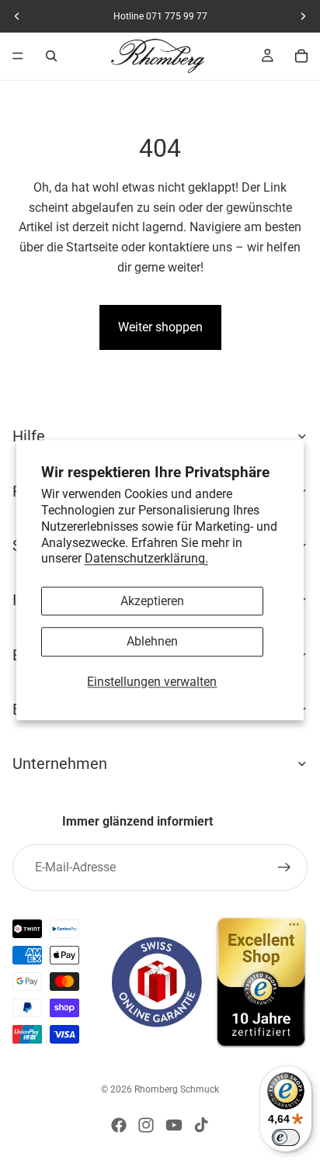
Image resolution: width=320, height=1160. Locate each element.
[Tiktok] (201, 1125)
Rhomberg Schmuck (176, 1089)
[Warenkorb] (301, 56)
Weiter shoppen (160, 327)
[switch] (286, 1137)
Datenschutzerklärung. (146, 559)
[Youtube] (174, 1125)
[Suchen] (51, 56)
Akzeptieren (152, 601)
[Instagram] (146, 1125)
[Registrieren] (284, 867)
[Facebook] (119, 1125)
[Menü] (18, 56)
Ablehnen (152, 642)
